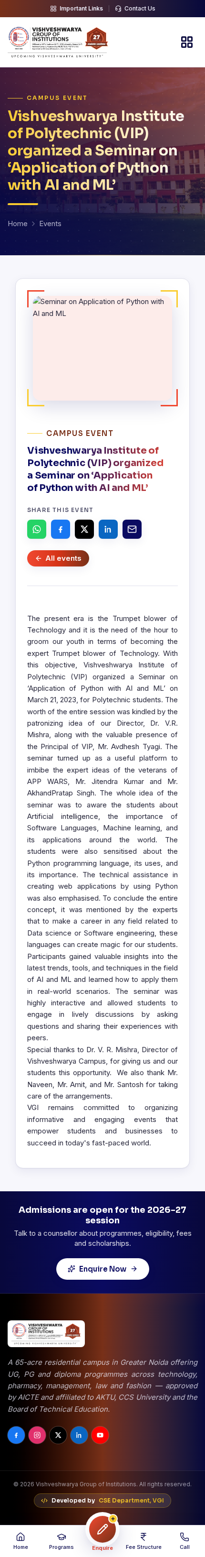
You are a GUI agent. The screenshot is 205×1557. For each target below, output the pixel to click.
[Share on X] (84, 529)
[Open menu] (186, 42)
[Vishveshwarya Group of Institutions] (58, 42)
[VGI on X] (58, 1435)
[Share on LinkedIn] (108, 529)
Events (50, 223)
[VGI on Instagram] (37, 1435)
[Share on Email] (132, 529)
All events (63, 558)
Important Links (81, 8)
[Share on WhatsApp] (36, 529)
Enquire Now (102, 1269)
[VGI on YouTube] (100, 1435)
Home (18, 223)
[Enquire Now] (102, 1529)
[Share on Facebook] (60, 529)
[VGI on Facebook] (16, 1435)
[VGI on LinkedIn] (79, 1435)
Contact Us (139, 8)
